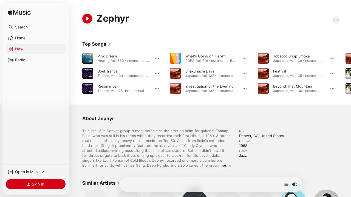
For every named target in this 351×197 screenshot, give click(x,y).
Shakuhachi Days (199, 71)
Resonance (107, 86)
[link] (96, 44)
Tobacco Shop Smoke (291, 56)
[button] (35, 27)
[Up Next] (286, 184)
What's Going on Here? (205, 56)
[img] (19, 12)
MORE (226, 166)
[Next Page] (345, 73)
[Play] (87, 19)
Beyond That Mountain (292, 86)
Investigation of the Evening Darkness (218, 86)
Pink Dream (107, 56)
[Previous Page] (77, 73)
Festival (279, 71)
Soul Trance (108, 71)
